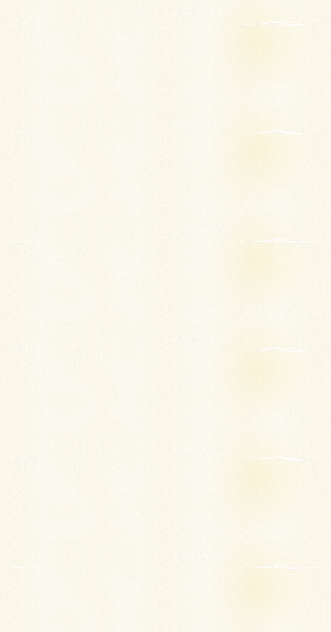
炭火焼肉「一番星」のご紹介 (178, 608)
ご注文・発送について (220, 597)
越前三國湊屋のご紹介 (128, 597)
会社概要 (120, 603)
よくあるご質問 (170, 603)
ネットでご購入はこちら (175, 614)
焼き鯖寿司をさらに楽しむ (131, 608)
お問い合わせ (215, 603)
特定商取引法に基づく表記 (131, 614)
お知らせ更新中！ (254, 14)
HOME (71, 67)
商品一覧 (166, 597)
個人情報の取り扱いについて (224, 608)
